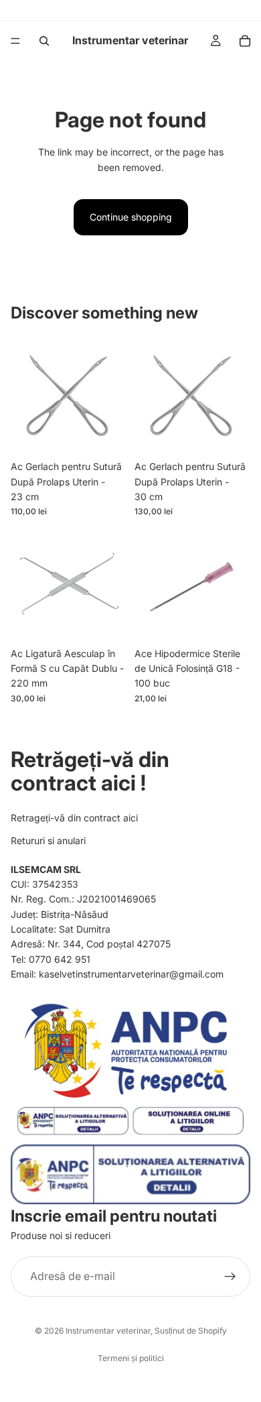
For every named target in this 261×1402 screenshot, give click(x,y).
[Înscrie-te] (230, 1277)
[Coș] (245, 41)
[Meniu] (15, 40)
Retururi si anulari (48, 840)
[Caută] (44, 41)
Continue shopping (131, 217)
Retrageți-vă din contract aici (74, 817)
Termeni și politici (131, 1358)
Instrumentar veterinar (108, 1331)
